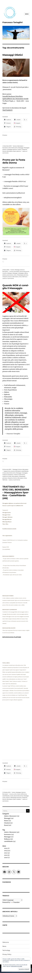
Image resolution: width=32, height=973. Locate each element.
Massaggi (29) (8, 818)
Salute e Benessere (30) (11, 832)
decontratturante (13, 147)
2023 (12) (7, 850)
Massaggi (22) (8, 837)
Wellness (24, 276)
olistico (4, 275)
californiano (23, 794)
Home (13, 792)
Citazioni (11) (8, 823)
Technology (6, 950)
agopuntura (7, 471)
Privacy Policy (6, 954)
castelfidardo (24, 471)
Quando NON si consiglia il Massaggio (15, 287)
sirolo (20, 276)
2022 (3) (7, 853)
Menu (27, 14)
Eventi (12, 269)
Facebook (6, 882)
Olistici (19, 149)
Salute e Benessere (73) (11, 816)
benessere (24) (9, 834)
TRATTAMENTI (7, 110)
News (4, 946)
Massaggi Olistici (12, 54)
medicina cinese (6, 476)
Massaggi (20, 147)
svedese (18, 799)
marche (4, 273)
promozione (10, 275)
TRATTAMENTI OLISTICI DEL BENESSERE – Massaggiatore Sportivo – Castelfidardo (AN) (15, 492)
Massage (9, 273)
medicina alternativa (19, 474)
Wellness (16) (8, 839)
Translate (16, 902)
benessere (5, 147)
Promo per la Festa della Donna (13, 161)
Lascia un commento (8, 278)
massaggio (21, 273)
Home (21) (7, 820)
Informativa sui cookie (16, 966)
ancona (12, 271)
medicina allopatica (7, 474)
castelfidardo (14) (10, 841)
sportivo (18, 151)
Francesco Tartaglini (12, 22)
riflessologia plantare (22, 275)
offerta (26, 273)
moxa (3, 797)
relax (15, 275)
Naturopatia (15, 476)
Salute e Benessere (18, 146)
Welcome (5, 942)
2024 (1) (6, 848)
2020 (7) (7, 857)
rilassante (24, 149)
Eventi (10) (7, 825)
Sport (14, 151)
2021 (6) (7, 855)
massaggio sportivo (12, 149)
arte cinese (17, 794)
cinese (4, 473)
